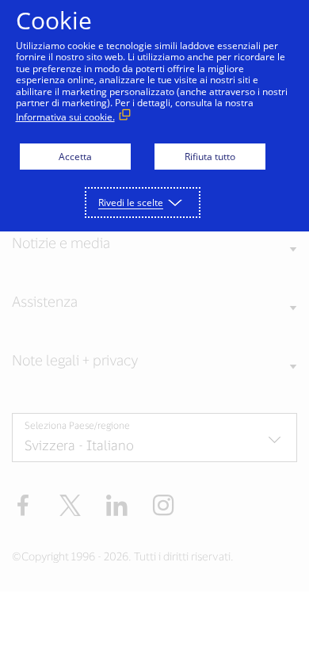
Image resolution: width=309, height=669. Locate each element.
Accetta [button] (75, 156)
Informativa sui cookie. (65, 117)
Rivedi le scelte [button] (130, 202)
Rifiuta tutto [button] (210, 156)
